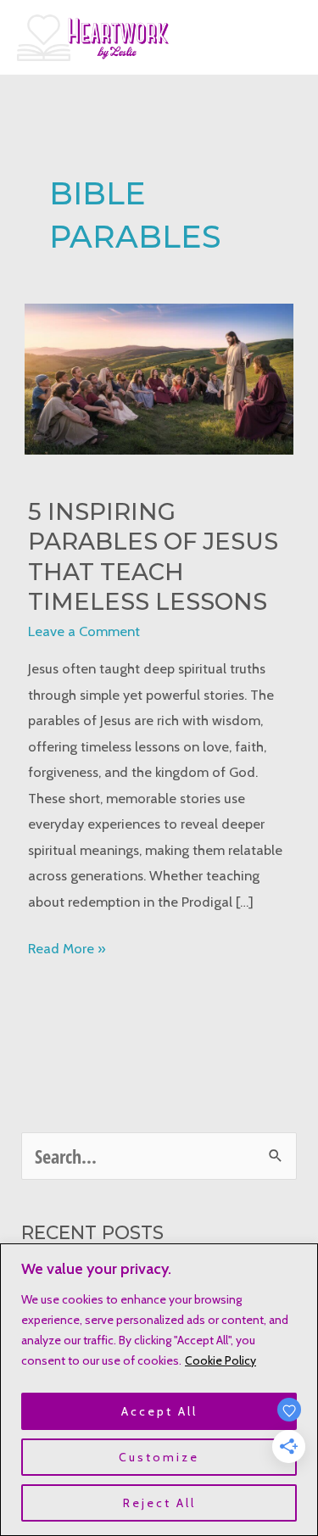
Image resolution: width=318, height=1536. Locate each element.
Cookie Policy (220, 1360)
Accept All (159, 1411)
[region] (159, 1389)
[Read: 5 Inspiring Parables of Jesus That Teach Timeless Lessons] (159, 377)
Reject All (159, 1503)
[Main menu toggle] (282, 38)
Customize (159, 1457)
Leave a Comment (84, 631)
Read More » (67, 950)
